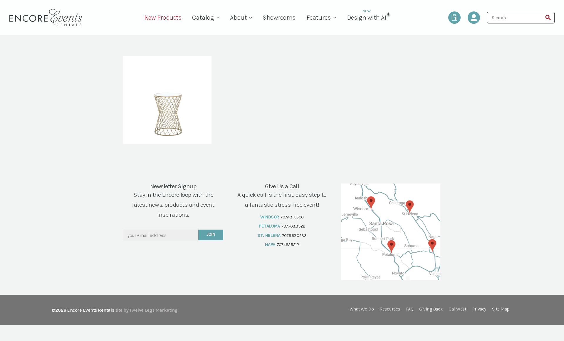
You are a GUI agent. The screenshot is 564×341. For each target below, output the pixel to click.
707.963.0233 (294, 235)
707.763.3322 (293, 226)
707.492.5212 (288, 244)
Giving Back (431, 309)
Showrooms (279, 17)
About (238, 17)
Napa (270, 244)
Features (318, 17)
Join (211, 234)
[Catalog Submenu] (219, 18)
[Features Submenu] (336, 18)
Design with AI (366, 17)
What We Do (362, 309)
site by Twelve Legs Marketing (146, 310)
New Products (163, 17)
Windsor (269, 217)
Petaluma (269, 226)
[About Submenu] (252, 18)
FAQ (410, 309)
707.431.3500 (292, 217)
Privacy (479, 309)
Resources (390, 309)
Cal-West (457, 309)
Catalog (203, 17)
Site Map (501, 309)
